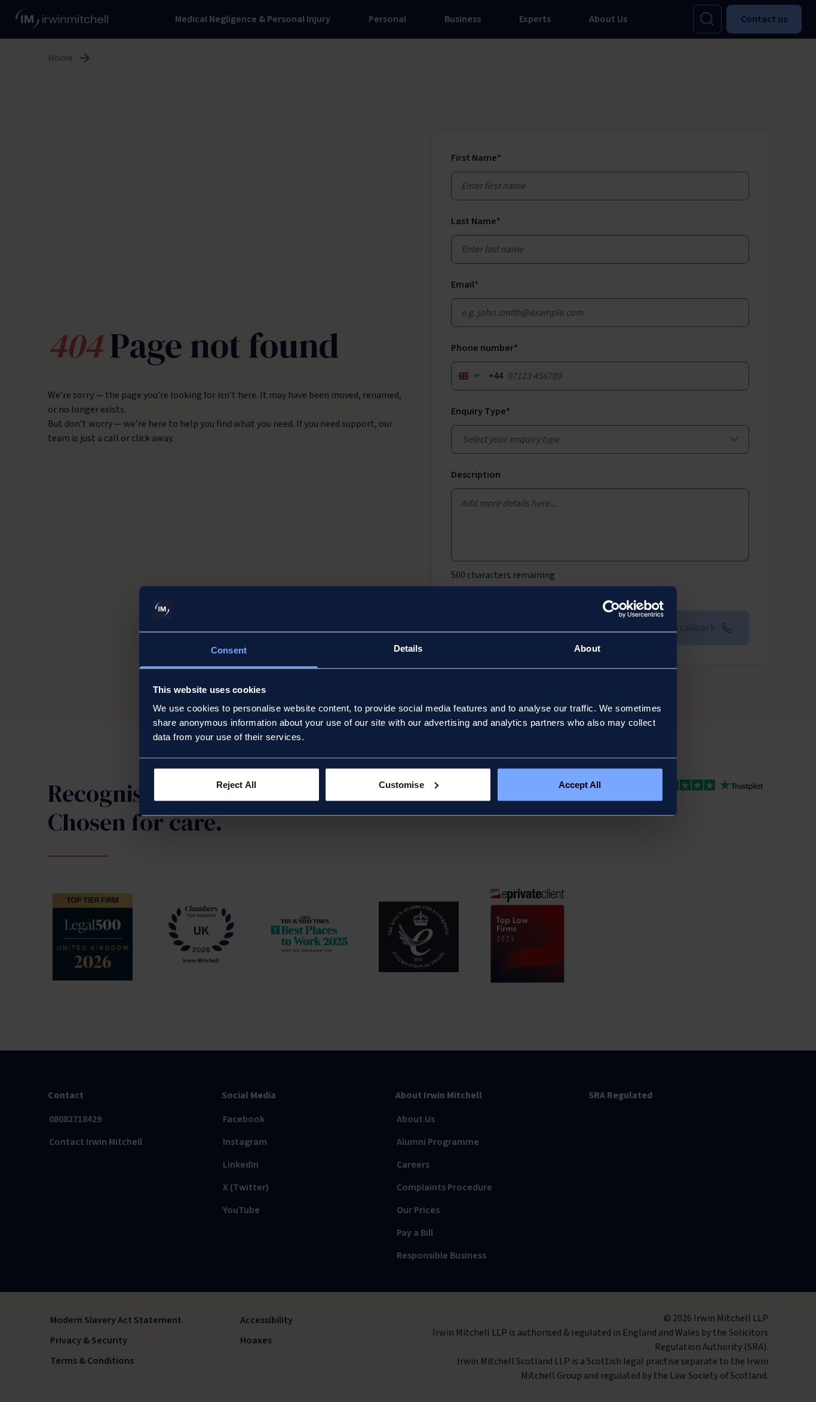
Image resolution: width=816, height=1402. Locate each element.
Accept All (580, 784)
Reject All (236, 784)
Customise (401, 784)
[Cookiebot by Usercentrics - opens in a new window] (611, 609)
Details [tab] (408, 648)
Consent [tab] (229, 650)
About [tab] (587, 648)
